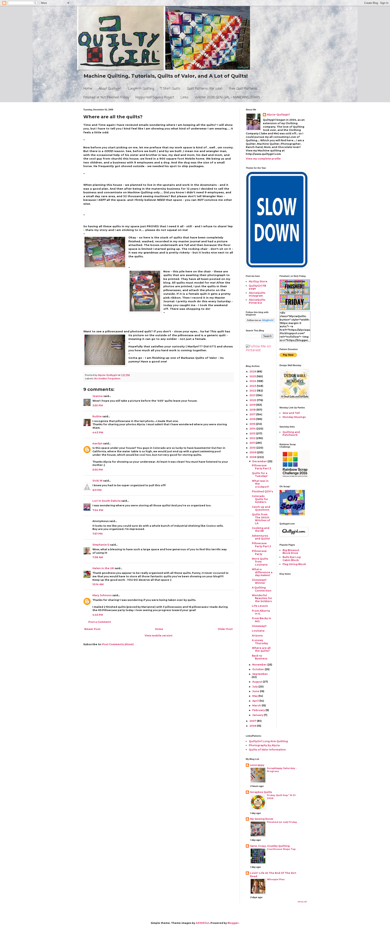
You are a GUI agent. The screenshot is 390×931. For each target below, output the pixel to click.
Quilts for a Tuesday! (260, 474)
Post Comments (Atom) (118, 644)
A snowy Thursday (260, 642)
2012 (252, 438)
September (260, 673)
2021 (252, 395)
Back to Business (259, 657)
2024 (253, 381)
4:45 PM (97, 614)
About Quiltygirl (110, 88)
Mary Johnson (102, 595)
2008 (253, 457)
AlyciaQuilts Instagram (257, 294)
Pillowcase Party (259, 552)
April (255, 700)
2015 (252, 423)
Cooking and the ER (260, 529)
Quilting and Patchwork (291, 433)
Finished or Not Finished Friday (106, 97)
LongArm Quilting (141, 88)
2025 (253, 376)
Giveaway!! (259, 626)
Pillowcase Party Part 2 (261, 545)
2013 (252, 433)
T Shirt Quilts (170, 88)
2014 (252, 428)
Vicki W (97, 480)
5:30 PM (97, 469)
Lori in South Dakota (106, 500)
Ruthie (97, 416)
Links (184, 97)
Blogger (233, 922)
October (258, 669)
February (258, 710)
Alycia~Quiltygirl (278, 114)
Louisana (258, 630)
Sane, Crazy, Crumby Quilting (270, 845)
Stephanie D (100, 544)
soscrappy (257, 765)
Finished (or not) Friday (282, 822)
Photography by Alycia (264, 745)
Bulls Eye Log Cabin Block (292, 558)
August (257, 681)
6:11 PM (97, 490)
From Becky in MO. (261, 620)
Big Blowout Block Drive (291, 552)
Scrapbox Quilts (261, 792)
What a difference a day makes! (262, 572)
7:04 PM (97, 510)
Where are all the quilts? (261, 649)
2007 (253, 720)
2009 (253, 452)
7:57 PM (97, 533)
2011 (252, 442)
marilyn (97, 443)
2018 (252, 409)
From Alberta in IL (261, 612)
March (257, 705)
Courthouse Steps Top (281, 849)
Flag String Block (294, 564)
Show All (302, 902)
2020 (253, 400)
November (259, 664)
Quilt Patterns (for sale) (204, 88)
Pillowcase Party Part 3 (261, 467)
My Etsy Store (258, 281)
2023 (253, 385)
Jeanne (97, 396)
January (258, 715)
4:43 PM (97, 432)
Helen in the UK (103, 568)
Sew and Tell (291, 412)
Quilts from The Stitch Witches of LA (261, 519)
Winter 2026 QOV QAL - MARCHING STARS (227, 97)
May (255, 695)
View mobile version (158, 635)
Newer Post (92, 629)
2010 (252, 447)
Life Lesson (260, 605)
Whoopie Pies (276, 879)
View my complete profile (263, 158)
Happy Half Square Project (154, 97)
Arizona (257, 635)
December (260, 461)
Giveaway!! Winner (259, 581)
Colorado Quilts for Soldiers (260, 499)
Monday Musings (294, 417)
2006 (253, 725)
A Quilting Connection (261, 589)
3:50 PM (97, 405)
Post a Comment (99, 621)
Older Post (225, 629)
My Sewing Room (261, 818)
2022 (253, 390)
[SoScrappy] (295, 477)
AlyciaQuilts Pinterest (257, 301)
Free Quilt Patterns (243, 88)
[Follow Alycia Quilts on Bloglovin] (260, 321)
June (256, 691)
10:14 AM (98, 584)
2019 (252, 404)
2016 (252, 419)
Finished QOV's (262, 491)
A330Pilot (202, 922)
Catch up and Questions (261, 508)
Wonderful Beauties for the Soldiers (262, 598)
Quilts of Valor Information (267, 749)
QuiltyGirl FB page (257, 287)
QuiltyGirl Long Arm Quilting (268, 741)
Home (87, 88)
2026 (253, 371)
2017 (252, 414)
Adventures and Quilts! (261, 537)
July (255, 686)
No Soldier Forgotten (107, 378)
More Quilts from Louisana (260, 561)
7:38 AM (97, 557)
